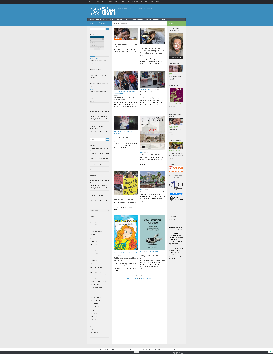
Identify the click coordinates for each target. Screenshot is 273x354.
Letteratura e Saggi (123, 252)
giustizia (176, 241)
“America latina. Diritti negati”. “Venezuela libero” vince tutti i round (175, 131)
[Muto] (180, 57)
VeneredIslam (95, 306)
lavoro (181, 246)
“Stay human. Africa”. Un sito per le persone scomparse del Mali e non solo (176, 155)
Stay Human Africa (96, 303)
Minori (115, 42)
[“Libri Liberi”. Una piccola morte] (176, 95)
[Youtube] (106, 23)
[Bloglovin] (108, 23)
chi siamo (172, 213)
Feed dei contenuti (95, 332)
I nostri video (144, 1)
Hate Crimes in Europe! (97, 287)
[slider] (175, 57)
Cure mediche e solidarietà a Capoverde (152, 192)
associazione (176, 229)
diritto (170, 237)
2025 (102, 49)
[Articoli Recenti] (92, 55)
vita (174, 258)
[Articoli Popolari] (97, 55)
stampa (175, 256)
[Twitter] (102, 23)
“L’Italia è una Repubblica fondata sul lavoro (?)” (99, 91)
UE (181, 256)
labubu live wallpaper (95, 126)
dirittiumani (172, 235)
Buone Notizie (95, 284)
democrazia (171, 234)
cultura (178, 231)
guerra (170, 243)
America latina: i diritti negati (98, 281)
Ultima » (151, 278)
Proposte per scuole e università (99, 274)
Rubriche (103, 1)
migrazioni (171, 250)
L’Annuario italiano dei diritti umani (151, 154)
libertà (175, 248)
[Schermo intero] (182, 57)
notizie (171, 252)
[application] (176, 46)
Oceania (93, 263)
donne (173, 237)
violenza (171, 258)
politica (171, 254)
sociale (178, 254)
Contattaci (151, 1)
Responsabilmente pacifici (122, 137)
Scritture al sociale (94, 58)
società (171, 256)
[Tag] (107, 55)
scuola (175, 254)
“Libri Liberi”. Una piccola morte (175, 106)
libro (178, 248)
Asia (93, 257)
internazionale (172, 246)
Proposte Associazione (132, 1)
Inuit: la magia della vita (104, 123)
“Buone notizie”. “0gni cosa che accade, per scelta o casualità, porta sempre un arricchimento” (175, 76)
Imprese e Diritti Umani (96, 290)
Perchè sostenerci (174, 216)
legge (173, 248)
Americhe (116, 197)
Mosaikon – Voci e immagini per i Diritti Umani (175, 208)
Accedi (92, 329)
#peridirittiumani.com (175, 228)
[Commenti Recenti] (102, 55)
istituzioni (178, 246)
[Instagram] (104, 23)
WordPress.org (94, 339)
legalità (170, 248)
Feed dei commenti (95, 335)
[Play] (171, 57)
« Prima (127, 278)
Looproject (112, 352)
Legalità (93, 316)
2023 (91, 49)
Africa (93, 250)
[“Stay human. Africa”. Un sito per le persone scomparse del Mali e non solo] (176, 145)
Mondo (89, 1)
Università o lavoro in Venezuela (123, 199)
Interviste (117, 1)
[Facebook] (99, 23)
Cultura (122, 1)
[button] (176, 46)
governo (180, 241)
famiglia (182, 237)
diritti (176, 233)
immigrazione (175, 243)
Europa (93, 260)
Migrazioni (97, 1)
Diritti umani (178, 235)
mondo (178, 250)
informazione (173, 245)
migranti (181, 248)
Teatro (93, 234)
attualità (171, 232)
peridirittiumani (177, 252)
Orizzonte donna (95, 297)
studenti (179, 256)
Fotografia (94, 228)
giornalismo (177, 239)
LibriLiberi (94, 294)
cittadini (175, 232)
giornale (171, 239)
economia (176, 237)
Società (110, 1)
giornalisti (171, 241)
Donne (93, 313)
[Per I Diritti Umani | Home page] (103, 10)
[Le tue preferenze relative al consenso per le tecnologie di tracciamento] (270, 351)
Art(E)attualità (144, 89)
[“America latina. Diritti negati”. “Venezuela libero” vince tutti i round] (176, 121)
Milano (175, 250)
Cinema (93, 224)
